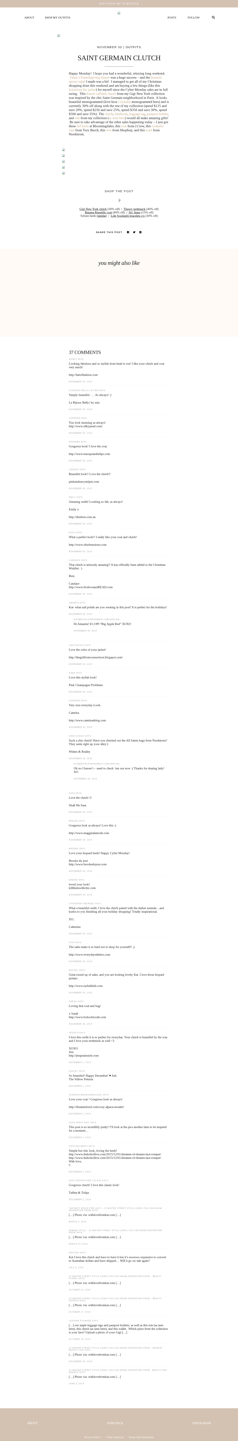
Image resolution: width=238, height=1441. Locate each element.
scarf (149, 130)
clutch (109, 114)
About (29, 17)
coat (124, 126)
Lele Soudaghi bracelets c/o (128, 216)
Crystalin (124, 102)
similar (102, 216)
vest (109, 130)
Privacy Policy (92, 1437)
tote (77, 118)
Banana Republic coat (98, 212)
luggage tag (137, 114)
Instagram (201, 1423)
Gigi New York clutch (93, 209)
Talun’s (75, 77)
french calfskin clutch (101, 94)
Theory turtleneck (135, 209)
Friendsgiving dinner (95, 77)
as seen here (117, 118)
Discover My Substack (119, 3)
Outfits (133, 47)
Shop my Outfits (57, 17)
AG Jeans (134, 212)
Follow (194, 17)
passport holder (157, 114)
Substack (115, 1423)
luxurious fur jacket (82, 90)
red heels (83, 126)
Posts (172, 17)
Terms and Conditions (141, 1437)
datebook (121, 114)
